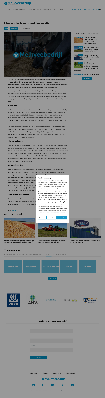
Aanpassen (41, 217)
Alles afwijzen (51, 217)
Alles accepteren (62, 217)
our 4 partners (45, 180)
